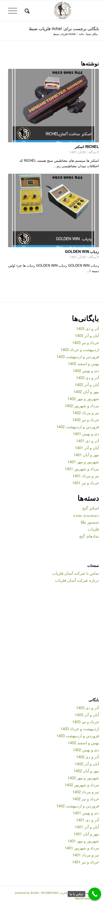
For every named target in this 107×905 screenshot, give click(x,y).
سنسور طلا (90, 522)
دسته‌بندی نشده (86, 515)
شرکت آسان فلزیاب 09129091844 (62, 892)
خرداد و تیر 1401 (85, 482)
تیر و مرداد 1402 (85, 412)
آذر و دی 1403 (87, 328)
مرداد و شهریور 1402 (82, 405)
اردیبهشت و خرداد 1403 (80, 349)
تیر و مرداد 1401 (85, 475)
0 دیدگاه (94, 152)
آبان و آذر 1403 (87, 335)
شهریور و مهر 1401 (83, 461)
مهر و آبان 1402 (86, 391)
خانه (81, 34)
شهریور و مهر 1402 (83, 398)
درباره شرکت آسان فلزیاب (77, 580)
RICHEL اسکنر (87, 146)
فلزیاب (93, 529)
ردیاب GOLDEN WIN (82, 251)
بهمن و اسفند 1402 (83, 363)
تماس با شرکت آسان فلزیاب (75, 573)
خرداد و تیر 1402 (85, 419)
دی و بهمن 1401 (86, 433)
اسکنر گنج (90, 508)
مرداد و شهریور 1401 (82, 468)
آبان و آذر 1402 (87, 384)
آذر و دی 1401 (87, 440)
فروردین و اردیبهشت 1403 (77, 356)
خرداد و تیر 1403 (85, 342)
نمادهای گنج (89, 536)
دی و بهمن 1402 (86, 370)
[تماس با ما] (94, 894)
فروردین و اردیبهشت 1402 (77, 426)
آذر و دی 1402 (87, 377)
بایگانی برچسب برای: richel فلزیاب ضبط (64, 28)
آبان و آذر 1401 (87, 447)
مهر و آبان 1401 (86, 454)
